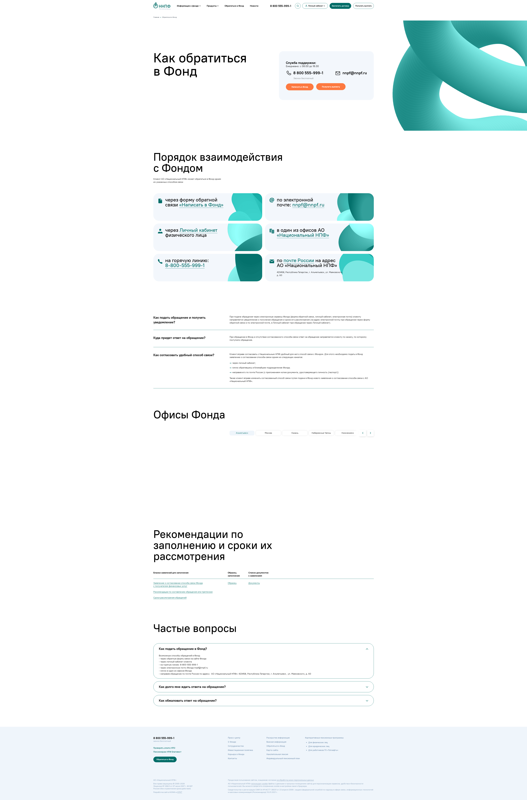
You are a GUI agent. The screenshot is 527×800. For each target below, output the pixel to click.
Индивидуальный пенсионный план (283, 758)
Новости (254, 6)
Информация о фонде (188, 6)
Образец (232, 583)
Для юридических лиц (318, 746)
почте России (299, 260)
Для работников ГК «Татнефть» (323, 750)
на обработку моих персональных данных (295, 780)
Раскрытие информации (278, 738)
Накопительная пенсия (277, 754)
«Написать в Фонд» (201, 205)
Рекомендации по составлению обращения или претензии (183, 592)
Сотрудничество (236, 746)
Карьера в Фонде (236, 754)
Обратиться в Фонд (234, 6)
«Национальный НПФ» (303, 235)
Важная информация (276, 742)
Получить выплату (363, 6)
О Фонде (232, 742)
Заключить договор (340, 6)
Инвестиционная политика (240, 750)
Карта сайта (272, 750)
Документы (254, 583)
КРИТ (179, 792)
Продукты (212, 6)
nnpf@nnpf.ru (355, 73)
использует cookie (259, 784)
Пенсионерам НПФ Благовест (167, 752)
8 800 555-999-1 (308, 73)
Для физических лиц (318, 742)
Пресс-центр (234, 738)
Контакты (232, 758)
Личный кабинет (315, 6)
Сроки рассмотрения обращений (170, 597)
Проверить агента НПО (164, 748)
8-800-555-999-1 (185, 265)
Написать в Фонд (300, 87)
